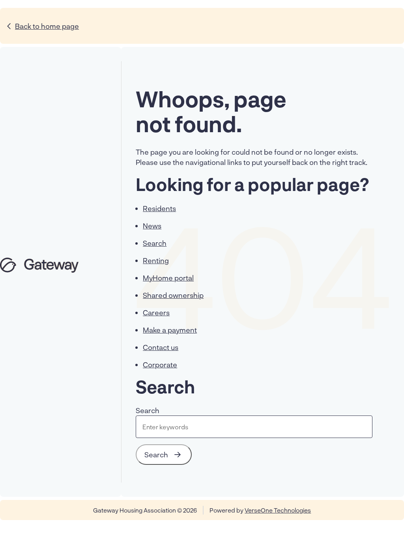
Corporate (160, 364)
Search (154, 243)
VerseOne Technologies (278, 510)
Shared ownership (173, 295)
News (152, 225)
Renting (156, 260)
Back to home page (47, 26)
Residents (159, 208)
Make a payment (170, 330)
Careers (156, 312)
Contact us (160, 347)
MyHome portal (168, 277)
